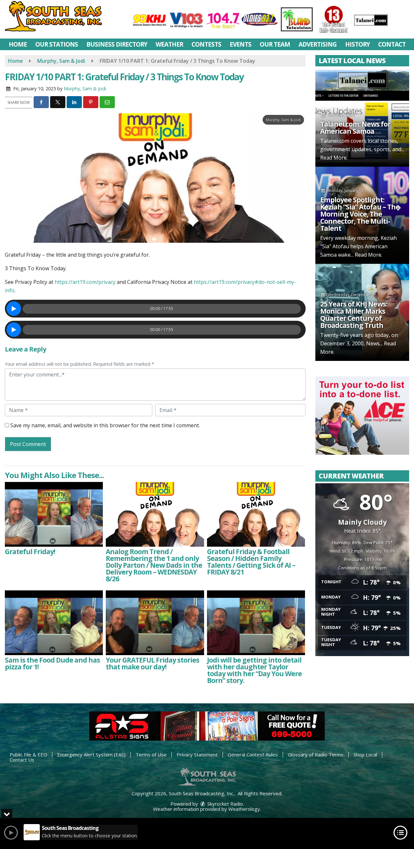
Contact (392, 44)
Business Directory (116, 44)
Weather (169, 44)
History (357, 44)
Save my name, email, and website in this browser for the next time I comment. (105, 425)
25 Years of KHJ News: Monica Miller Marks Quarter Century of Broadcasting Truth (353, 314)
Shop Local (365, 754)
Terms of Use (151, 754)
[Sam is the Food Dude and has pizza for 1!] (54, 622)
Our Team (275, 44)
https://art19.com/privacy (85, 281)
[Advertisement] (362, 415)
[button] (41, 102)
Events (240, 44)
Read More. (334, 157)
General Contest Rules (253, 754)
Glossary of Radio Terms (315, 754)
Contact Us (22, 759)
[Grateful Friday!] (54, 514)
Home (18, 44)
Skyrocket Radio (224, 803)
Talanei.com (334, 140)
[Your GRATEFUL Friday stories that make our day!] (155, 622)
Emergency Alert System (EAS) (91, 754)
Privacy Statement (197, 754)
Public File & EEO (28, 754)
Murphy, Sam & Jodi (85, 88)
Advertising (318, 44)
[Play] (13, 308)
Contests (206, 44)
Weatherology (244, 809)
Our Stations (56, 44)
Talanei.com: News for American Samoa (355, 127)
